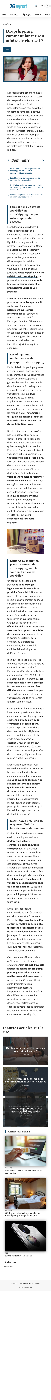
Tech (7, 49)
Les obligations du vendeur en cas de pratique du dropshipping (25, 179)
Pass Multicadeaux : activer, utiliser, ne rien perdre (23, 1172)
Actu (25, 1045)
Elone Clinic (9, 1266)
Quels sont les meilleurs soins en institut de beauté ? (25, 1049)
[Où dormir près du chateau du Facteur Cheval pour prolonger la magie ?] (25, 1193)
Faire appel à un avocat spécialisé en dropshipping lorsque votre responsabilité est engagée (25, 170)
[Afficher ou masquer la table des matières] (37, 160)
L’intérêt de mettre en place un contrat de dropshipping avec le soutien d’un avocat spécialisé (27, 187)
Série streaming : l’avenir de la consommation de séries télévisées (25, 1080)
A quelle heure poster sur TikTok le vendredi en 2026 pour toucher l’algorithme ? (25, 1111)
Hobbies (25, 1075)
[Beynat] (19, 6)
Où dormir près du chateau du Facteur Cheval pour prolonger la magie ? (23, 1214)
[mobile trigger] (5, 6)
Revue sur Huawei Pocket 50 (18, 1255)
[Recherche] (36, 6)
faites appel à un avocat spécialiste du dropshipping (25, 274)
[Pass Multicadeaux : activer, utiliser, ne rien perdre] (25, 1151)
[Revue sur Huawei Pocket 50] (25, 1236)
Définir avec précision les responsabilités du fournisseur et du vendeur (26, 195)
